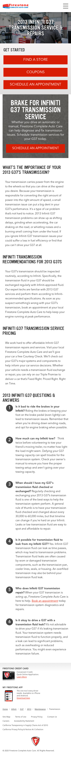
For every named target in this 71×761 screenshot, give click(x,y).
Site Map (6, 717)
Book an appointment (45, 601)
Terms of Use (20, 717)
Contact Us (52, 717)
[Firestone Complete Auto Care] (16, 6)
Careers (6, 721)
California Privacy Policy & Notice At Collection (23, 730)
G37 (22, 709)
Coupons (36, 72)
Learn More (22, 677)
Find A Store (35, 60)
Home (5, 709)
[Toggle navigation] (65, 6)
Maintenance (40, 709)
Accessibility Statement (24, 721)
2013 (29, 709)
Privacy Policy (36, 717)
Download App (23, 698)
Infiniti (14, 709)
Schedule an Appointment (35, 84)
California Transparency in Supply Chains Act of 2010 (25, 725)
